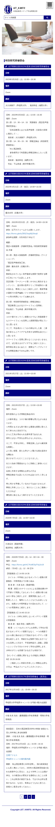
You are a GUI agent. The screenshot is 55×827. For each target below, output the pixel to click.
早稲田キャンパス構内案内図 (18, 759)
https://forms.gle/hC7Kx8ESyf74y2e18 (28, 565)
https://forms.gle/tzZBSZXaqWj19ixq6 (22, 233)
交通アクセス (11, 755)
